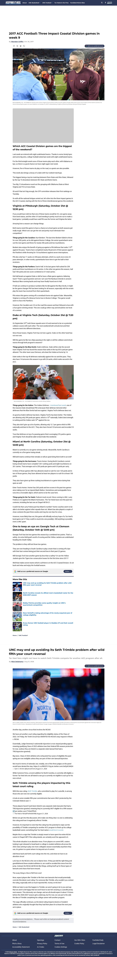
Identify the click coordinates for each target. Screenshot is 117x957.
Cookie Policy (79, 943)
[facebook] (105, 2)
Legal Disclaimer (98, 943)
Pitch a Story (17, 943)
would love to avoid (56, 830)
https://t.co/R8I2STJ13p (42, 766)
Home (15, 635)
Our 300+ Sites (79, 940)
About (24, 3)
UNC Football (23, 635)
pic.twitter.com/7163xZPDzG (25, 811)
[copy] (24, 46)
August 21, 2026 (41, 769)
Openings (40, 940)
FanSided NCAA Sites (77, 3)
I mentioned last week (58, 405)
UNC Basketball (24, 927)
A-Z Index (40, 947)
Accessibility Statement (21, 947)
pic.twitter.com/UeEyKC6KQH (62, 766)
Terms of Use (59, 943)
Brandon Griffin (17, 42)
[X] (102, 2)
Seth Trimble (32, 791)
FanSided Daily (97, 940)
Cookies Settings (61, 947)
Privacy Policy (42, 943)
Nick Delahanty (17, 661)
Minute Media (13, 952)
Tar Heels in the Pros (61, 3)
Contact (57, 940)
